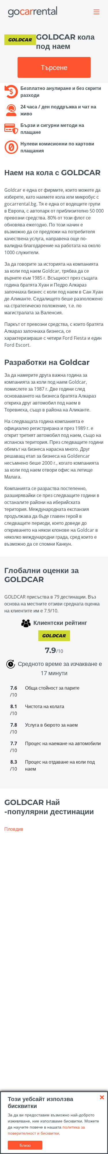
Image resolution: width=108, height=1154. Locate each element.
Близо (25, 1145)
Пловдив (13, 829)
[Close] (102, 1097)
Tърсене (54, 67)
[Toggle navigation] (96, 12)
